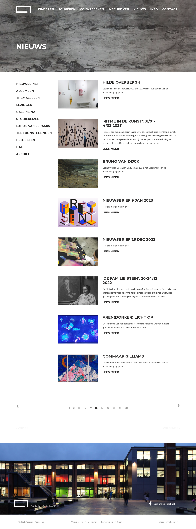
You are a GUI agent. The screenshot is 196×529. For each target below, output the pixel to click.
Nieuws (139, 9)
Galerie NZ (25, 112)
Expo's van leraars (33, 126)
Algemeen (25, 91)
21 (114, 408)
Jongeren (66, 9)
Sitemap (121, 522)
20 (107, 408)
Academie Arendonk (23, 9)
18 (96, 408)
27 (120, 408)
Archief (23, 154)
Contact (170, 9)
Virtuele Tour (77, 522)
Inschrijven (118, 9)
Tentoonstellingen (34, 133)
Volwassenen (92, 9)
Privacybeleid (107, 522)
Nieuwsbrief (27, 84)
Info (154, 9)
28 (126, 408)
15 (79, 408)
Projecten (25, 140)
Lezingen (24, 105)
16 (85, 408)
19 (102, 408)
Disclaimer (92, 522)
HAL (19, 147)
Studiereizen (28, 119)
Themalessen (28, 98)
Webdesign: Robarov (168, 522)
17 (90, 408)
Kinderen (46, 9)
